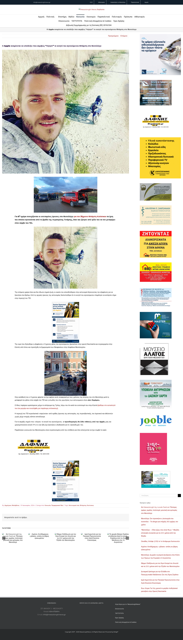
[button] (114, 25)
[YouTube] (85, 608)
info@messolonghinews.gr (41, 2)
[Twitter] (94, 608)
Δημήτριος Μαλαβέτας (12, 505)
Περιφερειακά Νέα (57, 505)
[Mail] (97, 608)
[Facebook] (88, 608)
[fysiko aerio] (65, 303)
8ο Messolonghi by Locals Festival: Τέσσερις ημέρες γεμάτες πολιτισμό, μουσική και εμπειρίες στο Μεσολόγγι (159, 510)
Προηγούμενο (113, 36)
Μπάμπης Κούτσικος (87, 505)
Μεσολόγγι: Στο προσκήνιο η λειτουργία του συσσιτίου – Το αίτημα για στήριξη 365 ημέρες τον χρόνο (159, 522)
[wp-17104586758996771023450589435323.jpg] (34, 435)
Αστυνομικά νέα (74, 505)
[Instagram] (91, 608)
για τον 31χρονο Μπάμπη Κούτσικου (89, 216)
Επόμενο (124, 36)
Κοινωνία (48, 505)
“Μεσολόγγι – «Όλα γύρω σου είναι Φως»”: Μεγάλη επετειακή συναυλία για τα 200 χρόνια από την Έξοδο (160, 533)
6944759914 (54, 612)
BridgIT (116, 632)
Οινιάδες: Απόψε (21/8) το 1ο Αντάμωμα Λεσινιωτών (160, 541)
